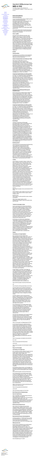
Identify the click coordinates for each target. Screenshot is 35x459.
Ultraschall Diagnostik (5, 30)
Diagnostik (5, 29)
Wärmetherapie (5, 20)
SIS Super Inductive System (5, 14)
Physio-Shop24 (5, 32)
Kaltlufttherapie (5, 19)
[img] (5, 6)
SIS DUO (5, 13)
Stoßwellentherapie (5, 16)
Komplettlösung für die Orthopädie (5, 25)
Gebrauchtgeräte (5, 31)
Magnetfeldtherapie (5, 21)
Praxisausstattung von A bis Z (5, 28)
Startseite (5, 12)
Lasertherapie (5, 15)
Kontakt (5, 33)
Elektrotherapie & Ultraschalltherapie (5, 18)
